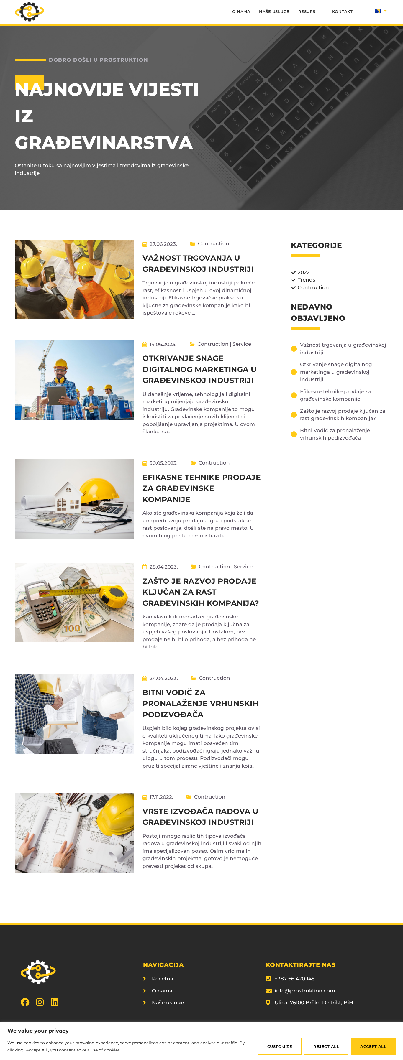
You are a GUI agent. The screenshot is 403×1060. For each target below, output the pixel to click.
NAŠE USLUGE (274, 11)
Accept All (373, 1046)
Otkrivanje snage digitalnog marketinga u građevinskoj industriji (199, 369)
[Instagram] (39, 1002)
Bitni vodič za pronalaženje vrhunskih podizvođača (200, 703)
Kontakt (342, 11)
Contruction (213, 243)
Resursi (307, 11)
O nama (241, 11)
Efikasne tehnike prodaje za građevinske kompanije (201, 488)
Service (241, 344)
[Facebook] (25, 1002)
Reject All (326, 1046)
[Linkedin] (54, 1002)
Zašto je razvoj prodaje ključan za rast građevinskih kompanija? (200, 592)
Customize (279, 1046)
